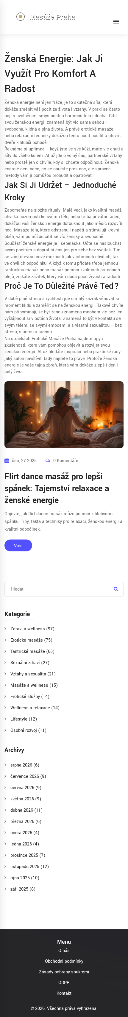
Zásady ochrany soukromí (64, 972)
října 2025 (24, 878)
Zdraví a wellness (32, 629)
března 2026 (25, 821)
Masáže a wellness (34, 685)
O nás (64, 951)
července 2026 (28, 776)
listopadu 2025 (29, 867)
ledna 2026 (24, 844)
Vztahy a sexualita (33, 674)
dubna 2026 (26, 810)
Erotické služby (29, 697)
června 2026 (25, 788)
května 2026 (25, 799)
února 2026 (24, 833)
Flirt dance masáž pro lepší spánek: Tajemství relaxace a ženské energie (56, 488)
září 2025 (22, 889)
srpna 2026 (24, 765)
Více (18, 546)
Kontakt (64, 993)
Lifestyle (23, 719)
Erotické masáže (31, 640)
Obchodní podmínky (64, 961)
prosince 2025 (27, 855)
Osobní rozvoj (28, 730)
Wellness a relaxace (35, 708)
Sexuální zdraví (29, 663)
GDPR (64, 983)
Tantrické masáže (32, 651)
